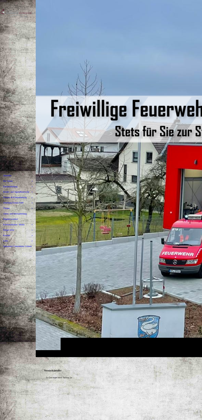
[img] (119, 178)
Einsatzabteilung (10, 186)
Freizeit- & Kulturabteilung (15, 197)
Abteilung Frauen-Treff (13, 203)
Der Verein (8, 181)
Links (5, 241)
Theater (6, 208)
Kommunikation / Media (13, 224)
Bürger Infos (8, 230)
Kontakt (6, 235)
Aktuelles (7, 175)
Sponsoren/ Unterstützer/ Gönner (17, 246)
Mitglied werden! (10, 219)
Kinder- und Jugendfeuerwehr (16, 192)
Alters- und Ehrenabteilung (15, 214)
